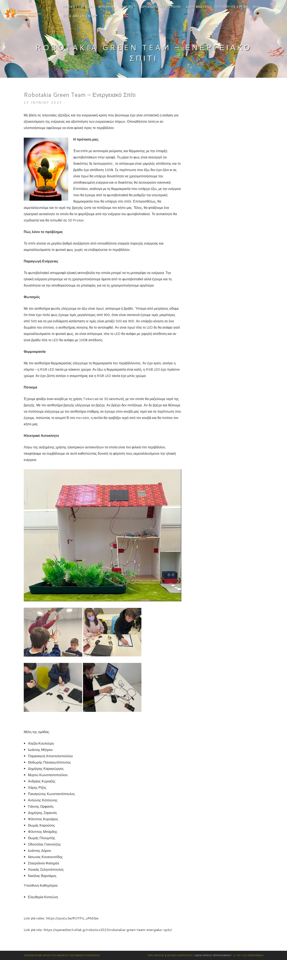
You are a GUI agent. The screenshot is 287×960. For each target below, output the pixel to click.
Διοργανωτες (197, 7)
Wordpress (92, 955)
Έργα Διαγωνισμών (79, 16)
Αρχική (69, 7)
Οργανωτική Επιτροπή (161, 7)
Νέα (256, 7)
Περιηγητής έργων (231, 7)
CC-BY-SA (239, 955)
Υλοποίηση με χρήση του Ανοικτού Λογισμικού (54, 955)
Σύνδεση (111, 16)
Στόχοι (86, 7)
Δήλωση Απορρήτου (180, 955)
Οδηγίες (126, 7)
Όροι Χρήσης (156, 955)
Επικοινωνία (255, 955)
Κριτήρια (106, 7)
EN (125, 15)
